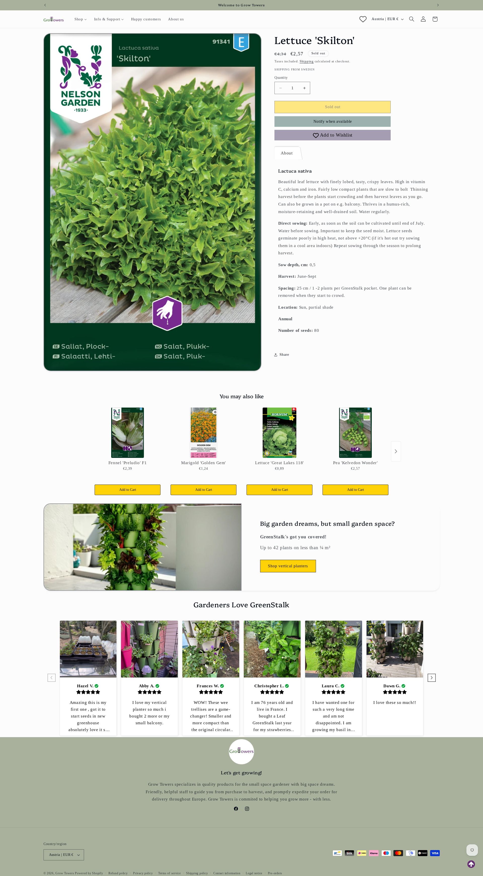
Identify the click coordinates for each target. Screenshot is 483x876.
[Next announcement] (438, 5)
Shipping (307, 61)
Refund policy (118, 873)
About (287, 153)
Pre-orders (275, 873)
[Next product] (396, 451)
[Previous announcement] (45, 5)
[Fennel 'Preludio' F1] (127, 433)
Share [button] (284, 354)
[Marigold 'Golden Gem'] (203, 433)
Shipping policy (197, 873)
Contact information (226, 873)
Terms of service (169, 873)
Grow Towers (64, 873)
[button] (411, 19)
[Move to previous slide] (52, 678)
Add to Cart (127, 490)
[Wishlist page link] (363, 19)
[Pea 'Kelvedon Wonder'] (355, 433)
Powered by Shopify (89, 873)
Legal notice (254, 873)
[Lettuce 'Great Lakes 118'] (279, 433)
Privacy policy (143, 873)
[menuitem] (80, 19)
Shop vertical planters (288, 566)
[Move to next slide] (432, 678)
